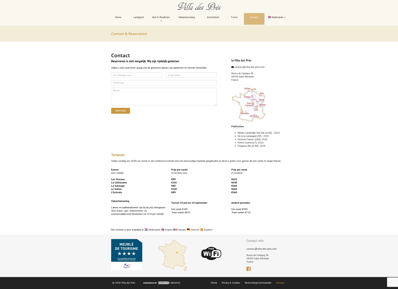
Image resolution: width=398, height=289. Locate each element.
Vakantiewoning (186, 17)
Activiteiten (213, 17)
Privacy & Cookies (231, 282)
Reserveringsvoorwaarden (258, 282)
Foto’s (234, 17)
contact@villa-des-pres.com (249, 66)
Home (118, 17)
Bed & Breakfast (161, 17)
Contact (254, 17)
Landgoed (138, 17)
